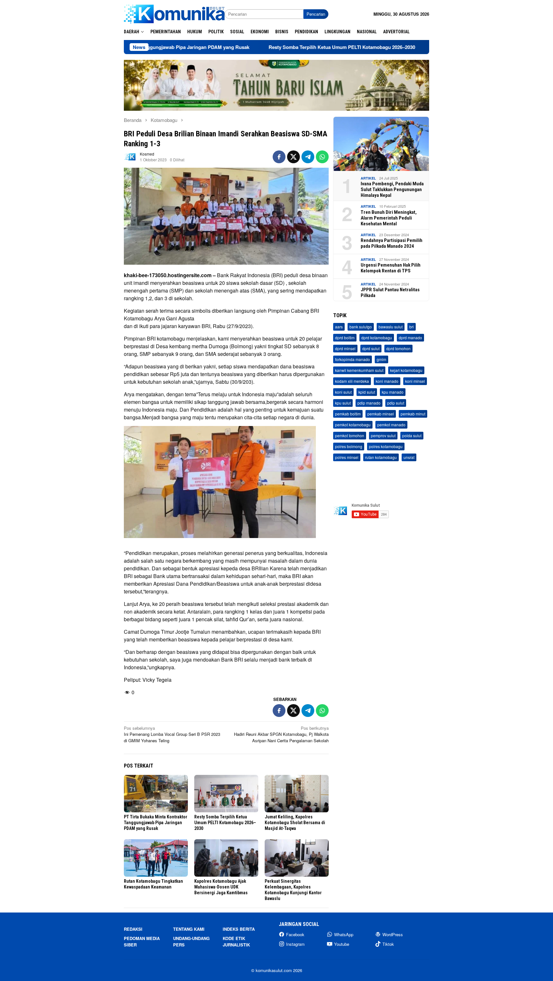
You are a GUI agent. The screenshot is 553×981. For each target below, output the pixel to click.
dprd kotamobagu (376, 337)
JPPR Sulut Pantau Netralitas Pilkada (390, 292)
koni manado (387, 381)
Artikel (368, 178)
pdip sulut (395, 403)
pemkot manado (391, 424)
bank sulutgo (360, 326)
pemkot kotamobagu (353, 424)
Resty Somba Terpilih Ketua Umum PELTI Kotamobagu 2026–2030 (300, 47)
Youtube (341, 944)
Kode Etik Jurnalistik (236, 941)
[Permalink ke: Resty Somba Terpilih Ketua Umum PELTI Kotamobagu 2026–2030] (226, 793)
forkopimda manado (352, 359)
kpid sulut (366, 392)
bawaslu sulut (391, 326)
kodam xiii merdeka (352, 381)
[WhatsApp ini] (322, 156)
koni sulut (343, 392)
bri (411, 326)
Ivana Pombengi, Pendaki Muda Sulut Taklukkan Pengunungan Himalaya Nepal (392, 189)
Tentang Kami (188, 929)
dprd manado (410, 337)
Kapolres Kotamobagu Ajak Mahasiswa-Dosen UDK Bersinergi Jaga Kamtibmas (221, 887)
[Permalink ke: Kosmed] (130, 156)
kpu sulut (343, 403)
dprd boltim (345, 337)
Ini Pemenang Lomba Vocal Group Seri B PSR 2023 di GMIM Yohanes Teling (172, 734)
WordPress (392, 934)
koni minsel (415, 381)
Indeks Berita (239, 929)
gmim (381, 359)
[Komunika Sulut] (174, 13)
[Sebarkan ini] (279, 156)
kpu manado (393, 392)
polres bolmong (348, 446)
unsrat (409, 457)
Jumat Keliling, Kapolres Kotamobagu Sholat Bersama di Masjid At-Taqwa (295, 822)
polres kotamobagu (386, 446)
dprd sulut (371, 348)
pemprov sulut (383, 435)
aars (339, 326)
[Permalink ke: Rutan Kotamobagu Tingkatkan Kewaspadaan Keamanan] (156, 858)
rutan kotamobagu (381, 457)
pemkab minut (413, 413)
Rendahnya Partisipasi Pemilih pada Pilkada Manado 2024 (391, 243)
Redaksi (133, 929)
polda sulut (411, 435)
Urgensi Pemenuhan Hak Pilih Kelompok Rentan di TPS (391, 268)
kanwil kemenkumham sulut (359, 370)
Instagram (295, 944)
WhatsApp (343, 934)
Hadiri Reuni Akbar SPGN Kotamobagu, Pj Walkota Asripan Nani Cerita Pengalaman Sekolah (281, 734)
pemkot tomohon (349, 435)
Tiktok (388, 944)
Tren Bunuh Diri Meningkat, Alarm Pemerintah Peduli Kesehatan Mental (389, 218)
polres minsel (346, 457)
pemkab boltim (348, 413)
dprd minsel (345, 348)
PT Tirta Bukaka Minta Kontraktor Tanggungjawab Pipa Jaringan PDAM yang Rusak (155, 822)
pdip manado (369, 403)
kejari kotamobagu (406, 370)
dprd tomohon (398, 348)
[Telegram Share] (307, 156)
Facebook (295, 934)
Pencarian (316, 14)
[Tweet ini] (293, 156)
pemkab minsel (380, 413)
